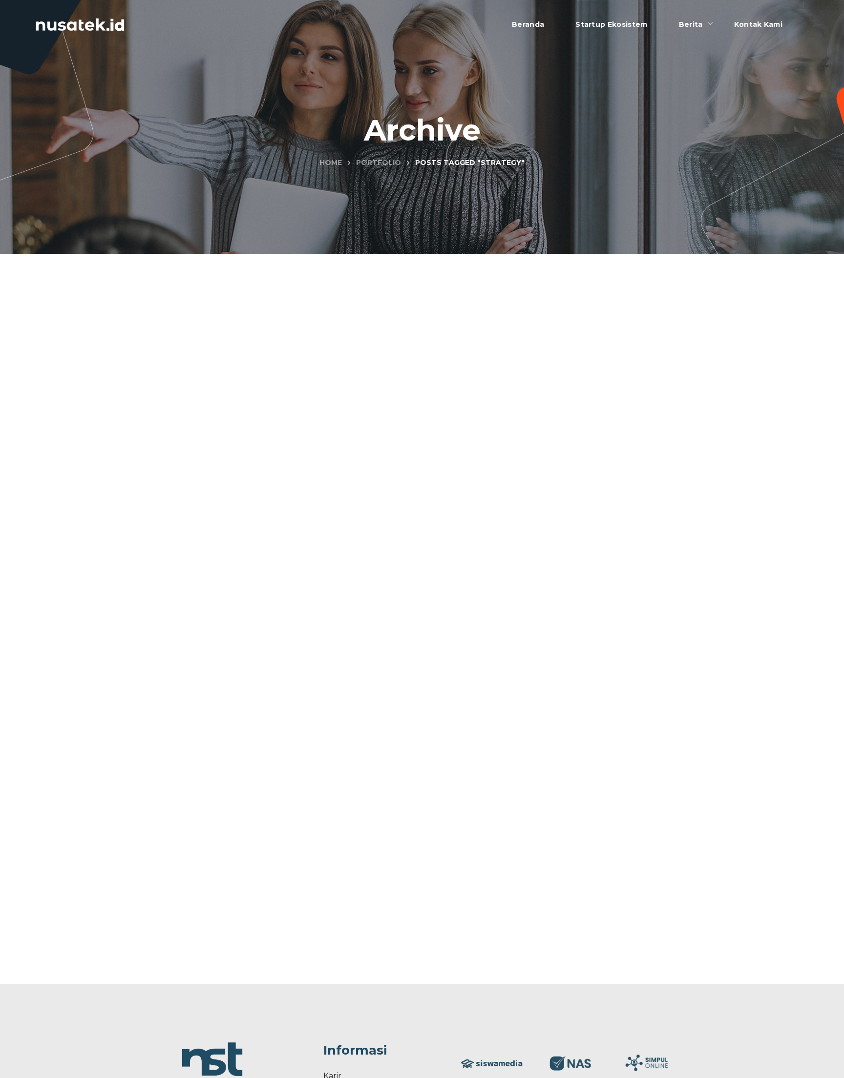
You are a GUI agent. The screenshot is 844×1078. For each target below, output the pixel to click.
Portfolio (378, 162)
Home (330, 162)
